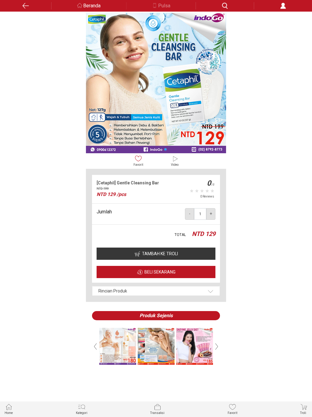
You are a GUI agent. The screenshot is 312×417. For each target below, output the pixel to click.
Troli (303, 413)
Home (9, 413)
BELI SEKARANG (160, 272)
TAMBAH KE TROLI (160, 253)
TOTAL (180, 235)
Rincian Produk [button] (112, 290)
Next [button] (216, 346)
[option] (156, 83)
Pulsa (164, 6)
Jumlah (104, 212)
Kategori (81, 413)
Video (175, 164)
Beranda (92, 6)
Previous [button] (95, 346)
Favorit (138, 164)
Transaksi (157, 413)
